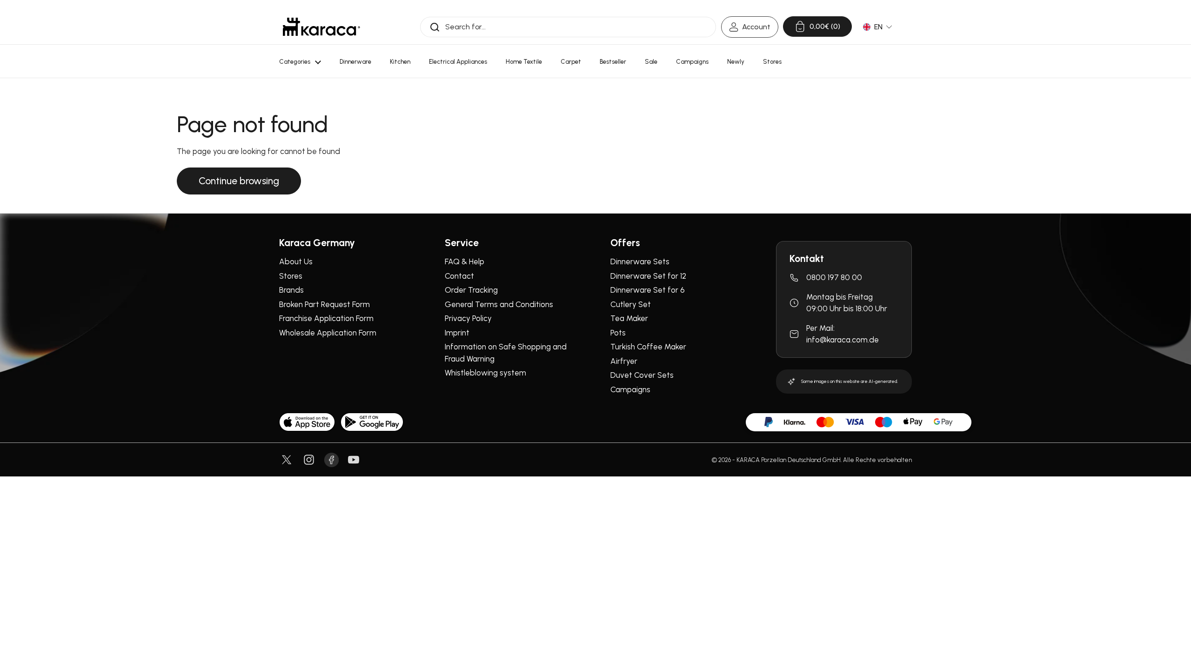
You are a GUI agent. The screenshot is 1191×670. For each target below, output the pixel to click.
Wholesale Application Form (327, 332)
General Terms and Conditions (499, 304)
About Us (296, 261)
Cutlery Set (630, 304)
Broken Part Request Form (324, 304)
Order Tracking (471, 290)
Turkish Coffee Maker (648, 346)
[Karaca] (321, 27)
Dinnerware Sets (639, 261)
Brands (291, 290)
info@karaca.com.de (842, 339)
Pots (618, 332)
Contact (459, 276)
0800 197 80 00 (834, 277)
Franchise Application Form (326, 318)
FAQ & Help (464, 261)
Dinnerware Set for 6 (647, 290)
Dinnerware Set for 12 (648, 276)
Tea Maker (629, 318)
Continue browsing (239, 181)
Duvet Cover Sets (642, 375)
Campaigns (630, 389)
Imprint (457, 332)
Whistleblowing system (485, 372)
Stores (290, 276)
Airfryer (623, 361)
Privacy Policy (468, 318)
